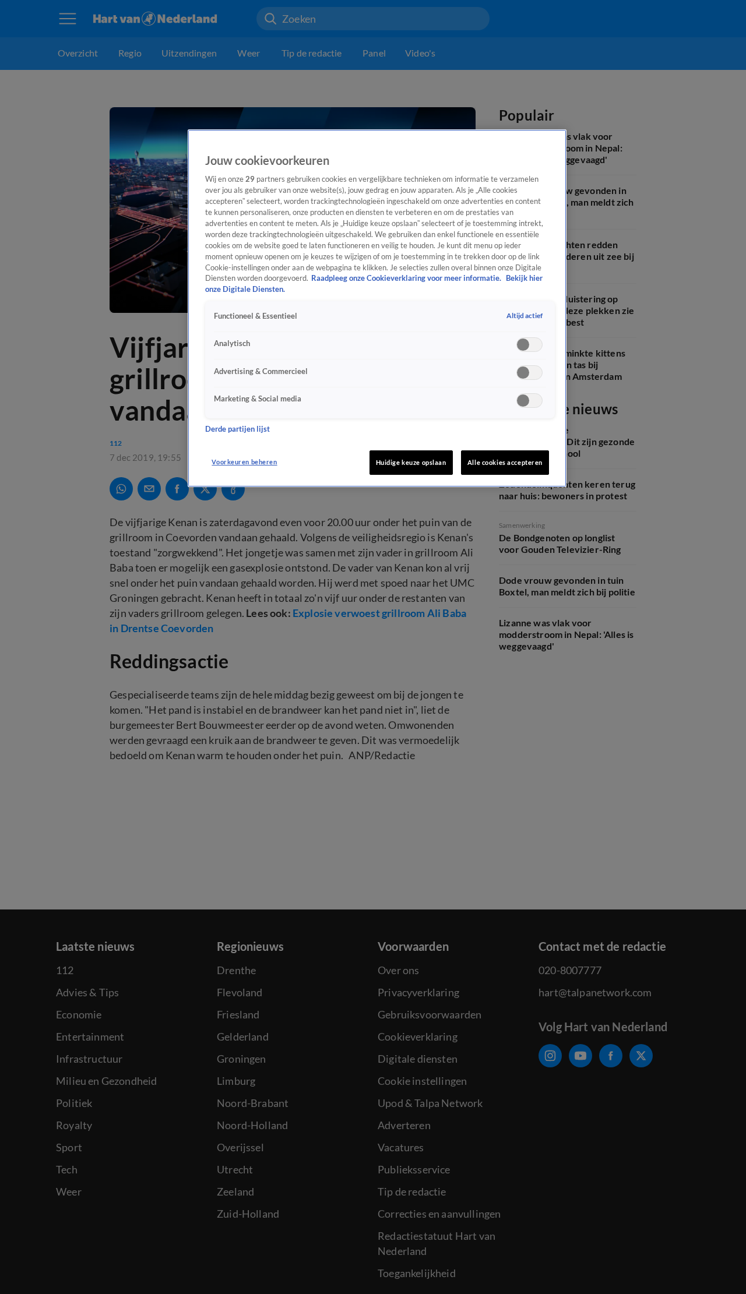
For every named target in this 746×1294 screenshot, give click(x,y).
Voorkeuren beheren (244, 462)
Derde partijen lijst (237, 429)
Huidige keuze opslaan (411, 462)
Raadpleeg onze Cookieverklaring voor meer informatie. (407, 278)
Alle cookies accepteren (505, 462)
